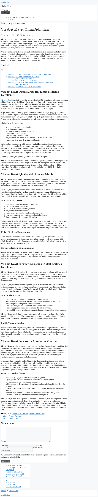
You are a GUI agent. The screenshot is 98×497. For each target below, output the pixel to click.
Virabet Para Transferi (14, 465)
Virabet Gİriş (6, 6)
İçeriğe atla (5, 2)
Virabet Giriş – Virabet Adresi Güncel (20, 17)
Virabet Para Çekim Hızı (15, 476)
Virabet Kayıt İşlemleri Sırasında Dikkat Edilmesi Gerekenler (30, 83)
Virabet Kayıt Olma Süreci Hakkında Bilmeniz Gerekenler (29, 74)
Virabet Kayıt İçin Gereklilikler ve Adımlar (23, 77)
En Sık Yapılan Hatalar (21, 84)
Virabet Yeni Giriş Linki (15, 474)
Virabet (14, 414)
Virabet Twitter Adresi (14, 472)
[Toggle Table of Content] (3, 70)
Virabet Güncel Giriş (37, 414)
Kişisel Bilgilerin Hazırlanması (24, 79)
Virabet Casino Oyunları (12, 416)
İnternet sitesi (38, 448)
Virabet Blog (10, 19)
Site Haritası (5, 495)
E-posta (39, 445)
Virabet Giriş (23, 414)
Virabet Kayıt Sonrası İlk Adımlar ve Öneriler (24, 87)
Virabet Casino (11, 482)
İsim (2, 445)
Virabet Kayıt (6, 100)
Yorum (3, 441)
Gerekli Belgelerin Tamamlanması (25, 80)
